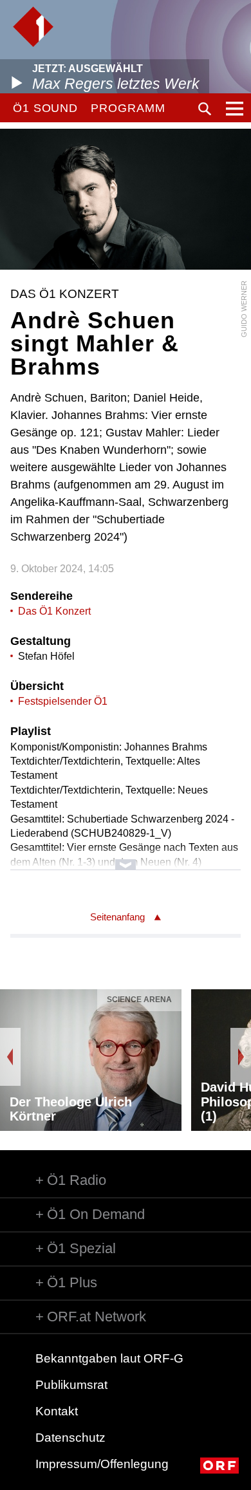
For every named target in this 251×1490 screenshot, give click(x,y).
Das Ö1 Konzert (54, 611)
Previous (10, 1057)
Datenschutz (70, 1437)
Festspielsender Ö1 (62, 701)
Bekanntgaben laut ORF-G (109, 1358)
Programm (128, 108)
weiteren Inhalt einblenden (125, 858)
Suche (204, 108)
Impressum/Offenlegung (102, 1464)
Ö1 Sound (45, 108)
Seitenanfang (117, 916)
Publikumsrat (71, 1385)
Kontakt (56, 1411)
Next (240, 1057)
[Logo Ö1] (33, 26)
